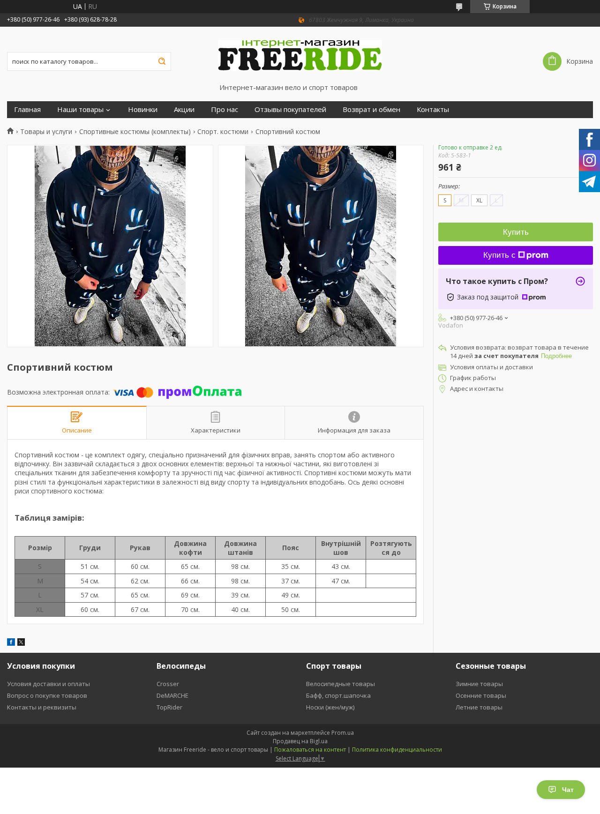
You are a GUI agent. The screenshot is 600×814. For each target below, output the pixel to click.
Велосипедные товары (340, 684)
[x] (21, 643)
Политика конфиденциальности (397, 750)
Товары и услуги (46, 131)
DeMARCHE (172, 695)
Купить (516, 232)
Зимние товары (479, 684)
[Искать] (161, 61)
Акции (184, 109)
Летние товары (479, 707)
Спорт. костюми (222, 131)
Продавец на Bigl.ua (300, 741)
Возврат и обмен (371, 109)
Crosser (168, 684)
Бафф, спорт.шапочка (338, 695)
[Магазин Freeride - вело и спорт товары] (300, 54)
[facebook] (11, 643)
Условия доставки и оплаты (48, 684)
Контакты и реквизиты (41, 707)
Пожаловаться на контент (310, 750)
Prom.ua (342, 733)
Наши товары (80, 109)
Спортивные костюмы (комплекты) (135, 131)
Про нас (224, 109)
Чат (568, 789)
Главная (27, 109)
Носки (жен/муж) (330, 707)
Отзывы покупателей (290, 109)
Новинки (143, 109)
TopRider (169, 707)
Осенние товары (481, 695)
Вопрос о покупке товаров (47, 695)
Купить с (499, 255)
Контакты (433, 109)
